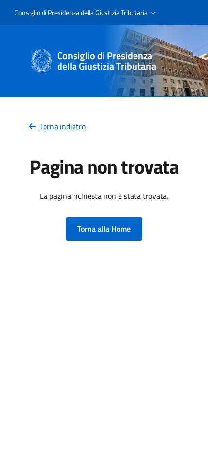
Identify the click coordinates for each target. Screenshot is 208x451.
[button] (86, 12)
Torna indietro (62, 126)
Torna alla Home (104, 229)
